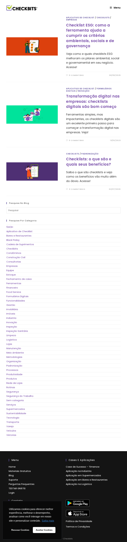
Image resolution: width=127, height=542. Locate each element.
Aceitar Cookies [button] (44, 530)
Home (12, 466)
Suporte (13, 479)
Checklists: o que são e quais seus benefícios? (88, 161)
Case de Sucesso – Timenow (82, 466)
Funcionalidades (15, 300)
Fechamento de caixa (19, 279)
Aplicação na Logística (79, 484)
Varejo (10, 426)
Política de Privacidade (79, 521)
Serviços (11, 404)
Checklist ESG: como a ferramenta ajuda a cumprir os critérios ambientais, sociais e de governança (90, 35)
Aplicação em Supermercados (83, 475)
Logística (11, 339)
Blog (11, 475)
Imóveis (10, 313)
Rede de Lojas (14, 383)
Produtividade (14, 374)
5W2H (9, 227)
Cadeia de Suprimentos (20, 244)
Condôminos (13, 253)
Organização (13, 361)
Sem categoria (15, 400)
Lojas (9, 344)
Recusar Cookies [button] (20, 530)
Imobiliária (12, 309)
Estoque (11, 274)
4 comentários (77, 189)
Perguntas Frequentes (21, 484)
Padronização (89, 153)
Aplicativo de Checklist (80, 17)
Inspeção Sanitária (17, 331)
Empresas (71, 19)
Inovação (84, 91)
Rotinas (10, 387)
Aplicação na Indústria (78, 471)
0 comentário (76, 75)
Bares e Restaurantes (18, 235)
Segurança (12, 391)
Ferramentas (13, 283)
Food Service (13, 292)
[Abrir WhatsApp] (119, 534)
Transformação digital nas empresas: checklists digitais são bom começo (93, 101)
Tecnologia (12, 417)
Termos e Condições (78, 526)
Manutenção (13, 348)
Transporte (12, 422)
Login (12, 492)
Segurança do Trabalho (19, 396)
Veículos (11, 430)
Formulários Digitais (17, 296)
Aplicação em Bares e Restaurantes (86, 479)
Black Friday (13, 240)
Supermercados (15, 409)
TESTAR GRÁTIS (17, 488)
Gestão (10, 305)
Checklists (103, 17)
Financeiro (12, 287)
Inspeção (11, 326)
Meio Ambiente (15, 352)
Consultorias (13, 261)
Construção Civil (15, 257)
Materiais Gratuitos (20, 471)
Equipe (10, 270)
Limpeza (11, 335)
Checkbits (12, 248)
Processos (12, 370)
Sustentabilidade (16, 413)
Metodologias (14, 357)
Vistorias (11, 435)
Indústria (11, 318)
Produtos (11, 378)
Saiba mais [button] (48, 520)
